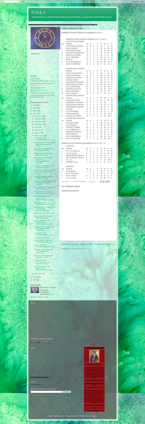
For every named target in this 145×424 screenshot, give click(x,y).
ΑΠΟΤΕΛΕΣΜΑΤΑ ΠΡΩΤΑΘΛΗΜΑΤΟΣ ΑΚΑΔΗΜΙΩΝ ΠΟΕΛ (41, 261)
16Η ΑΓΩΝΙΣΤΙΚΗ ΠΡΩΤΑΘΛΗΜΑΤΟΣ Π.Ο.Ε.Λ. (44, 203)
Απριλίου (38, 130)
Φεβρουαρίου (39, 135)
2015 (35, 108)
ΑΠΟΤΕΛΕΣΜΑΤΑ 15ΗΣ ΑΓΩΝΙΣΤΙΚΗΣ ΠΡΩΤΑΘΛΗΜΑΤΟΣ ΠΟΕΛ (44, 222)
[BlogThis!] (103, 181)
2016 (35, 105)
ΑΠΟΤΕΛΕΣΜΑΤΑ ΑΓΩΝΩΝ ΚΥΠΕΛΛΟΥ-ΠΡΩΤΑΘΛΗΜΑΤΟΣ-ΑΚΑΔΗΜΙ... (43, 160)
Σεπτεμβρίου (39, 124)
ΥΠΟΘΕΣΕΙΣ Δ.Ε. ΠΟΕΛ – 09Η (44, 213)
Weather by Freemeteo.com (36, 384)
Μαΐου (37, 127)
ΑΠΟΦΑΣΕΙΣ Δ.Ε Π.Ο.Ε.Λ (39, 90)
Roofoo (82, 416)
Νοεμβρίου (38, 119)
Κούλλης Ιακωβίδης (49, 287)
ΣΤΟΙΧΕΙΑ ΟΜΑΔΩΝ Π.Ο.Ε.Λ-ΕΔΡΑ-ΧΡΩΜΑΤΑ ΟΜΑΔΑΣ (43, 96)
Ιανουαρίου (38, 273)
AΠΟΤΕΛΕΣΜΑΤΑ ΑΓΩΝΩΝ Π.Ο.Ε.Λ (43, 81)
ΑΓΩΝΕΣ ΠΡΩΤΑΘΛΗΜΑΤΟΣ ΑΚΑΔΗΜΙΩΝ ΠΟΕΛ (44, 149)
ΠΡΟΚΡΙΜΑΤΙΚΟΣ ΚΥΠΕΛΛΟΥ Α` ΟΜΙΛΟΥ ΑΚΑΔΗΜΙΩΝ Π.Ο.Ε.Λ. (45, 144)
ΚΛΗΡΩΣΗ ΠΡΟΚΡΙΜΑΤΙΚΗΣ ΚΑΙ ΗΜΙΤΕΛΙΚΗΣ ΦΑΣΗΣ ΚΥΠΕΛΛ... (45, 182)
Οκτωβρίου (38, 121)
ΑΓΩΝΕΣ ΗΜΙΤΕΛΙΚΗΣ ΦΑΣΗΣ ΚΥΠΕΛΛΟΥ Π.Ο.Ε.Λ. (44, 166)
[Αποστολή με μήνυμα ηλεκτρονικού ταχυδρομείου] (101, 181)
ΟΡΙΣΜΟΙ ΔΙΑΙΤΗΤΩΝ (38, 88)
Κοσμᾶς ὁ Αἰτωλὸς (91, 367)
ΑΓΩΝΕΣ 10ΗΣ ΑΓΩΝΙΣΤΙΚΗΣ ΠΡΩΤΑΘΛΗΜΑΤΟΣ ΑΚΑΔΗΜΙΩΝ (44, 228)
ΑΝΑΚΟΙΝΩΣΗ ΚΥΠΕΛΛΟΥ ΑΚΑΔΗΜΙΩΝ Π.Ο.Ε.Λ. (43, 241)
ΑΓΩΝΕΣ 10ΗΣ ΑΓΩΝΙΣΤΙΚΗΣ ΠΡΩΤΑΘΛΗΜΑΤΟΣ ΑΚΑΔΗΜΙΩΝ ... (44, 251)
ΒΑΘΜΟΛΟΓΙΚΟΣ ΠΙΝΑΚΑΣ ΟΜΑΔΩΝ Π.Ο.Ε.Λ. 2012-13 (44, 192)
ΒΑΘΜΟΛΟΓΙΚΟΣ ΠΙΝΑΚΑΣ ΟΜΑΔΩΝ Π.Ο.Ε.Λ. (43, 154)
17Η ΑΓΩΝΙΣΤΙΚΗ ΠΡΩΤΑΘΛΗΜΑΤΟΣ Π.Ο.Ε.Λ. (44, 139)
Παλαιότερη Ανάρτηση (104, 244)
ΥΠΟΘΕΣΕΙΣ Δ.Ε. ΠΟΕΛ (42, 238)
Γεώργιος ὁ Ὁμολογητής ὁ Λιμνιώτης (94, 372)
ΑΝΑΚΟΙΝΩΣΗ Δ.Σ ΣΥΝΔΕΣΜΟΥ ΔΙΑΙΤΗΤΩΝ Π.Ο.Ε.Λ (45, 188)
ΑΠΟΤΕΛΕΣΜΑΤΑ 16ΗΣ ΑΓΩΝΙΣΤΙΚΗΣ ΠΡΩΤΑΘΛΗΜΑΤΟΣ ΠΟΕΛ (44, 198)
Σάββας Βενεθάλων (97, 392)
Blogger (93, 416)
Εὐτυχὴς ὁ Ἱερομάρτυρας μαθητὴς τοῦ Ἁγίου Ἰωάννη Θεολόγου (93, 369)
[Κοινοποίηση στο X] (105, 181)
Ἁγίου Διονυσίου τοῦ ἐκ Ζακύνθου (94, 374)
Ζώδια (49, 377)
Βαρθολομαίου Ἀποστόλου (92, 390)
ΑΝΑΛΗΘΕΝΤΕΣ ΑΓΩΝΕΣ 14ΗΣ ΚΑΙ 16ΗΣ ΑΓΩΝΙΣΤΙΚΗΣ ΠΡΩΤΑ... (45, 172)
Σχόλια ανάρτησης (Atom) (78, 248)
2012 (35, 277)
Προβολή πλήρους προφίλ (39, 297)
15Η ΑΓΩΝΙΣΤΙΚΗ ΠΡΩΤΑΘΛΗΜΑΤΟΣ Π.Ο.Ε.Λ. (44, 234)
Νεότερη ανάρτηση (69, 244)
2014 (35, 111)
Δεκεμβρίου (39, 116)
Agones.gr (89, 24)
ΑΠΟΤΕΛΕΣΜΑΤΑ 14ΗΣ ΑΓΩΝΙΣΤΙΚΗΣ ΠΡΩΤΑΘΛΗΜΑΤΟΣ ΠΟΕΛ (44, 268)
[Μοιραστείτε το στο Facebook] (107, 181)
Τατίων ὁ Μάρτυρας (99, 371)
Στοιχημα (95, 24)
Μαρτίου (38, 133)
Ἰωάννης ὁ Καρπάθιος (90, 401)
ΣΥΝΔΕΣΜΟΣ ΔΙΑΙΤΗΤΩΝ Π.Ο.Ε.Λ (42, 93)
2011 (35, 280)
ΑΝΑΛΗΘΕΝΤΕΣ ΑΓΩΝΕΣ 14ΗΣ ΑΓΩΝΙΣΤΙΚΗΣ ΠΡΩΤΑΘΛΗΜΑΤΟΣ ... (45, 208)
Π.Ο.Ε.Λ (39, 12)
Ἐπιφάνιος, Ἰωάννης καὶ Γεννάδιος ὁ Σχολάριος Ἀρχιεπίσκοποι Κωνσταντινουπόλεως (94, 395)
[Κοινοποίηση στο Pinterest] (109, 181)
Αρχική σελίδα (86, 244)
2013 (35, 113)
